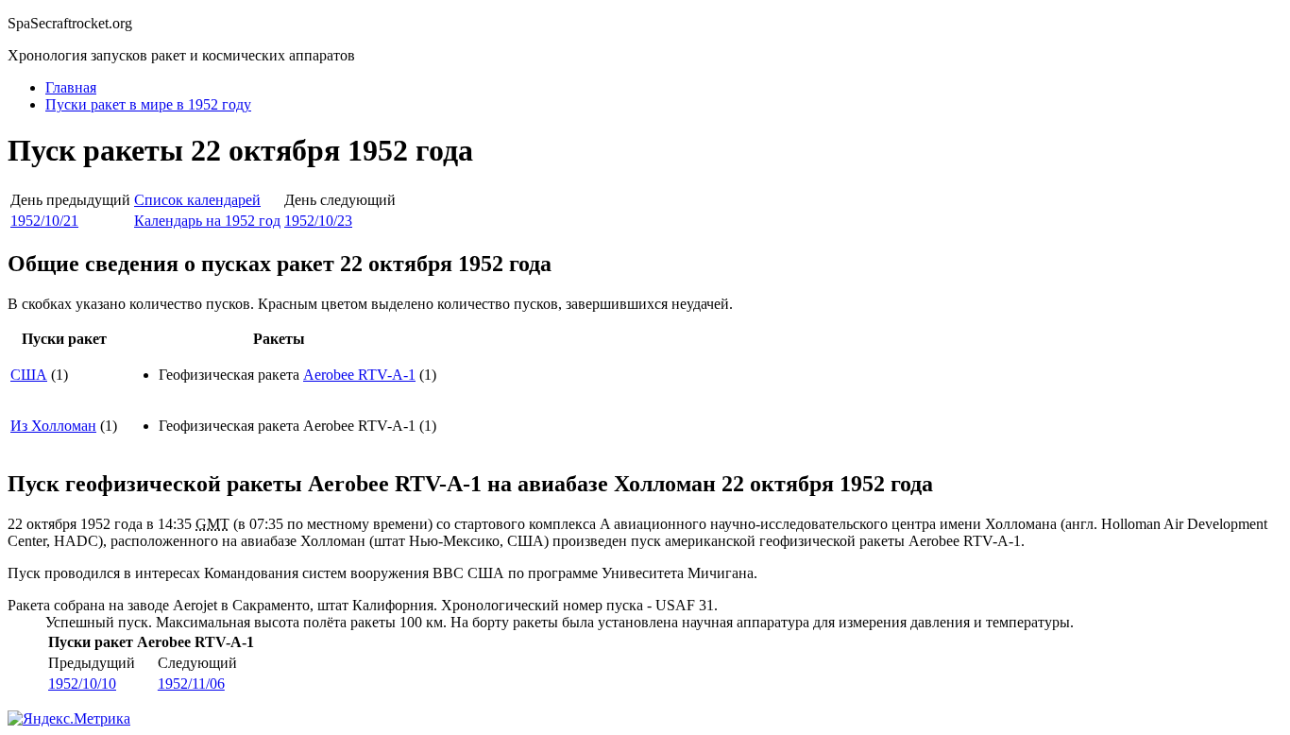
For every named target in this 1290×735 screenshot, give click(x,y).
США (28, 375)
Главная (70, 87)
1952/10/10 (82, 683)
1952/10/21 (44, 221)
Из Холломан (53, 426)
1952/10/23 (318, 221)
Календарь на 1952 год (207, 221)
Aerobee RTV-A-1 (359, 375)
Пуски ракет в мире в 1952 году (148, 104)
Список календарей (197, 200)
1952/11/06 (191, 683)
